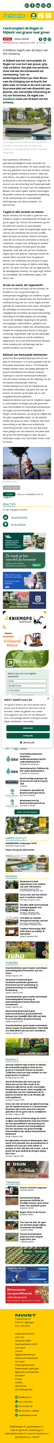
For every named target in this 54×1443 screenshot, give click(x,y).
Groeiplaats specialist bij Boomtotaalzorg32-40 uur (32, 791)
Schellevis (9, 99)
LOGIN (9, 494)
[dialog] (27, 721)
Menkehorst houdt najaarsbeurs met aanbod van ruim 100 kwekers (32, 884)
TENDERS (11, 963)
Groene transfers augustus (33, 1187)
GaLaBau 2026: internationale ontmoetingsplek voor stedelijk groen (34, 907)
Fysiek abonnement (24, 1333)
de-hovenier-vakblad (29, 1410)
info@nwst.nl (25, 1397)
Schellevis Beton (11, 487)
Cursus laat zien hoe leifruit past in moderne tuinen (33, 896)
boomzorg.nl (35, 1429)
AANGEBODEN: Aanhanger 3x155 (21, 843)
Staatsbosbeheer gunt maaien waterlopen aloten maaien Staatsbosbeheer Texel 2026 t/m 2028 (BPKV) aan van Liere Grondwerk (26, 1028)
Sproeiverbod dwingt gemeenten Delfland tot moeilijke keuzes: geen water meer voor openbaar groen (34, 1201)
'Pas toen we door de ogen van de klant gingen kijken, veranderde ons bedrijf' (33, 1225)
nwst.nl (35, 1436)
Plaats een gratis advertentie (19, 849)
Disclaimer (20, 1375)
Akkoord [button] (28, 728)
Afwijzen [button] (28, 735)
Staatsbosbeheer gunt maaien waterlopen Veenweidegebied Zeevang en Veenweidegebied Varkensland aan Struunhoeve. (26, 1000)
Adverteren (20, 1385)
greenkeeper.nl (34, 1426)
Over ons (19, 1337)
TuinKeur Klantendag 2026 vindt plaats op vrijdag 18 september (32, 931)
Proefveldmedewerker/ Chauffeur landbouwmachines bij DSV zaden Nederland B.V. (33, 757)
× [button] (48, 698)
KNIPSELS (11, 1060)
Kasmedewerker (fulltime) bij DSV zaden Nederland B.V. (34, 769)
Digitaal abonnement (25, 1354)
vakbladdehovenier (28, 1415)
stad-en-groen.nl (18, 1429)
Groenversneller (23, 1340)
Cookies (19, 1382)
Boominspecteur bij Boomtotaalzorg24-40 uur (32, 801)
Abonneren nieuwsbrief (26, 1358)
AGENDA (11, 876)
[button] (27, 742)
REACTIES (9, 504)
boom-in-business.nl (38, 1433)
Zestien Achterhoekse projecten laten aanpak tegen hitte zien (31, 1237)
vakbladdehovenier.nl (15, 1433)
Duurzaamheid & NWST (26, 1344)
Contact (19, 1351)
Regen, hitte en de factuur (33, 1212)
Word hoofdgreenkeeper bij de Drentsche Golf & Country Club (34, 781)
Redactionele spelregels (27, 1368)
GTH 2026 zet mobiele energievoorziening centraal (34, 919)
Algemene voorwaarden (27, 1371)
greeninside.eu (22, 1436)
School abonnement (24, 1364)
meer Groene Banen (27, 812)
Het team (20, 1361)
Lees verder (28, 721)
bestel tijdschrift (19, 517)
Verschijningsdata (23, 1389)
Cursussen (20, 1347)
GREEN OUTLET (16, 838)
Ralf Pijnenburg (10, 42)
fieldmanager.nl (17, 1426)
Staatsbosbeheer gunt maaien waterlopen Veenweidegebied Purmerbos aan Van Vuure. (26, 970)
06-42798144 (25, 1406)
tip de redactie (18, 524)
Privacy (18, 1378)
